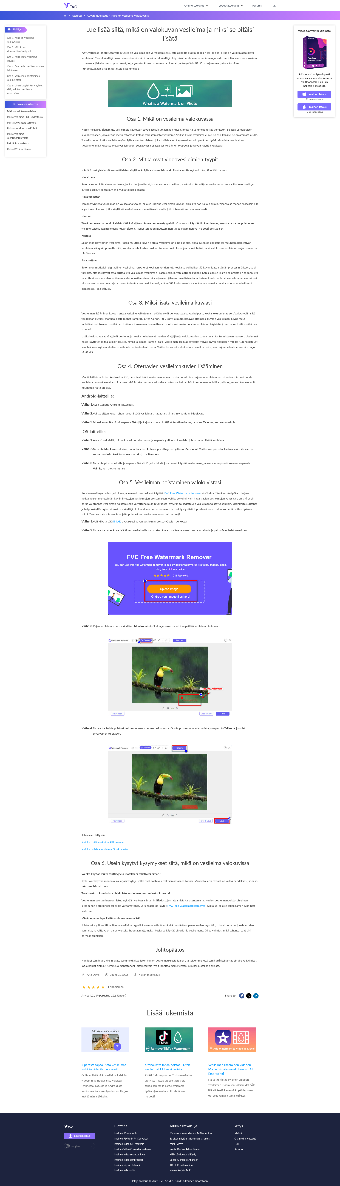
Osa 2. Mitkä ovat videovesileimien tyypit (19, 49)
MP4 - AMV (176, 1144)
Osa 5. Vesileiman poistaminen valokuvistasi (23, 78)
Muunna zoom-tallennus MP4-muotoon (191, 1133)
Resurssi (257, 5)
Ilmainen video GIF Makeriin (129, 1144)
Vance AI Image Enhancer (184, 1160)
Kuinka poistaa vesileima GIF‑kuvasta (104, 849)
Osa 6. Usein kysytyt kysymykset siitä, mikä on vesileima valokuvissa (24, 89)
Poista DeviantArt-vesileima (185, 1149)
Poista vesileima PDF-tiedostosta (25, 117)
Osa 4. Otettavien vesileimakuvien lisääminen (25, 68)
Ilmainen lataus (317, 94)
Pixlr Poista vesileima (18, 143)
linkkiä (117, 521)
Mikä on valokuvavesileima (21, 111)
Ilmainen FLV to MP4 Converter (131, 1139)
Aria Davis (93, 974)
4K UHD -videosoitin (181, 1165)
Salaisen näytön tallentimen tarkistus (190, 1139)
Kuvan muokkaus (97, 15)
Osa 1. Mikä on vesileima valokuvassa (20, 40)
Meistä (238, 1133)
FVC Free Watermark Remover (183, 493)
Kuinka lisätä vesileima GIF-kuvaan (102, 842)
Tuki (273, 5)
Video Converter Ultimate (314, 31)
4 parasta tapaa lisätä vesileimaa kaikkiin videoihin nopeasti (103, 1067)
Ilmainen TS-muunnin (125, 1133)
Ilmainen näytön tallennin (127, 1165)
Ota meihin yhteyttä (245, 1139)
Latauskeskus (82, 1135)
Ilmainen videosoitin (124, 1170)
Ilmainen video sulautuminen (129, 1154)
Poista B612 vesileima (19, 149)
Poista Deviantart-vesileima (21, 123)
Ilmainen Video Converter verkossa (132, 1149)
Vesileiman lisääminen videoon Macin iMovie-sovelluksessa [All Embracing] (230, 1070)
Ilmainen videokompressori (128, 1160)
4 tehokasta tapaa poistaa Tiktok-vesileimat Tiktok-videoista (168, 1067)
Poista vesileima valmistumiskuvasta (17, 136)
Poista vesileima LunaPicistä (22, 128)
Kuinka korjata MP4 (180, 1170)
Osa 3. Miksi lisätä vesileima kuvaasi (22, 59)
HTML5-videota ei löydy (183, 1154)
